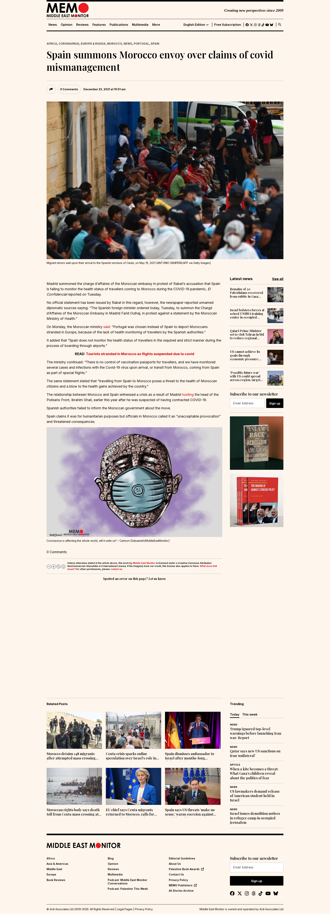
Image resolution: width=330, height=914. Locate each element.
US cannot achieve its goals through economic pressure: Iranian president (245, 355)
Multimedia (140, 25)
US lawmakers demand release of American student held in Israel (255, 796)
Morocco (114, 43)
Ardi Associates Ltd (271, 909)
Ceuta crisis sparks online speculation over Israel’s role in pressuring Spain (131, 756)
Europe (51, 874)
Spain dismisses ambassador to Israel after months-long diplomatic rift (189, 756)
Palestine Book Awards (184, 869)
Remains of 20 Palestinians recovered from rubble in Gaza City (246, 292)
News (53, 25)
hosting (188, 395)
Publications (119, 25)
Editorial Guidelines (182, 858)
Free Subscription (227, 25)
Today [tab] (234, 714)
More (156, 25)
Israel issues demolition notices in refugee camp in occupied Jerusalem (255, 818)
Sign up (274, 403)
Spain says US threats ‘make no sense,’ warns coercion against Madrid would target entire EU (190, 812)
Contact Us (176, 874)
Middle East (54, 869)
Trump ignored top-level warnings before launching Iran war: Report (255, 733)
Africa (52, 43)
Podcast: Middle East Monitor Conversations (127, 881)
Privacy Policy (178, 880)
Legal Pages (125, 909)
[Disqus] (134, 634)
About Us (175, 863)
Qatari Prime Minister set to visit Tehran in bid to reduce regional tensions (247, 334)
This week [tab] (249, 714)
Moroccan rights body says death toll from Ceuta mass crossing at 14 (73, 812)
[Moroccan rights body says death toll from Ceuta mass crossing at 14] (74, 786)
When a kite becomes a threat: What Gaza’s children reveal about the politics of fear (254, 773)
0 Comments (69, 89)
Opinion (66, 25)
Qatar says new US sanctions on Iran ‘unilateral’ (255, 753)
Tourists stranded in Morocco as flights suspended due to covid (140, 354)
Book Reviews (56, 880)
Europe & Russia (93, 43)
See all (277, 279)
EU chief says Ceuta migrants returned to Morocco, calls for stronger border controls (130, 812)
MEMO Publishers (180, 885)
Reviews (82, 25)
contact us (116, 569)
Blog (111, 858)
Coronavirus (69, 43)
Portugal (141, 43)
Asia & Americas (57, 863)
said (106, 327)
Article (235, 764)
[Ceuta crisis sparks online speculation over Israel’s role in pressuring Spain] (133, 730)
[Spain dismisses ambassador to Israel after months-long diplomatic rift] (192, 730)
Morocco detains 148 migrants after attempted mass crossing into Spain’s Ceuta (71, 756)
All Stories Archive (181, 890)
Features (99, 25)
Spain (155, 43)
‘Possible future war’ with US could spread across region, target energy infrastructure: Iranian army (246, 376)
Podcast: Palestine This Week (128, 888)
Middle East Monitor (144, 563)
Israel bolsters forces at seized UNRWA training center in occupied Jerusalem (247, 313)
